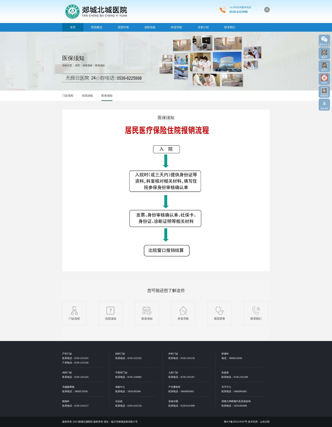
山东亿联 (265, 421)
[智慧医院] (324, 90)
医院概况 (96, 27)
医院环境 (123, 27)
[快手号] (324, 64)
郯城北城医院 (85, 421)
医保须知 (100, 65)
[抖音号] (324, 77)
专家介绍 (203, 27)
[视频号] (324, 51)
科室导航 (176, 27)
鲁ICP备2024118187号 (235, 421)
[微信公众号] (324, 38)
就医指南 (149, 27)
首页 (73, 27)
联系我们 (229, 27)
